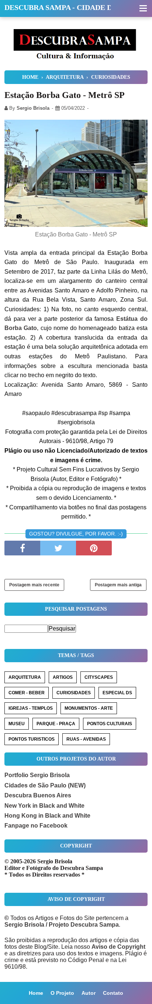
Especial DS (117, 692)
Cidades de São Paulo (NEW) (45, 785)
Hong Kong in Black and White (47, 815)
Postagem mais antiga (118, 584)
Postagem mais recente (34, 584)
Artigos (63, 677)
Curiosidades (73, 692)
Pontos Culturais (109, 723)
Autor (89, 993)
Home (36, 993)
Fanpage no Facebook (36, 825)
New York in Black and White (44, 806)
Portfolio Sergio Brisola (37, 775)
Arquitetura (24, 677)
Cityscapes (98, 677)
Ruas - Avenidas (86, 739)
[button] (143, 9)
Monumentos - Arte (89, 708)
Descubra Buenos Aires (37, 795)
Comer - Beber (26, 692)
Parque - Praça (56, 723)
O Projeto (62, 993)
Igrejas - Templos (30, 708)
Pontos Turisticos (31, 739)
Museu (16, 723)
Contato (113, 993)
